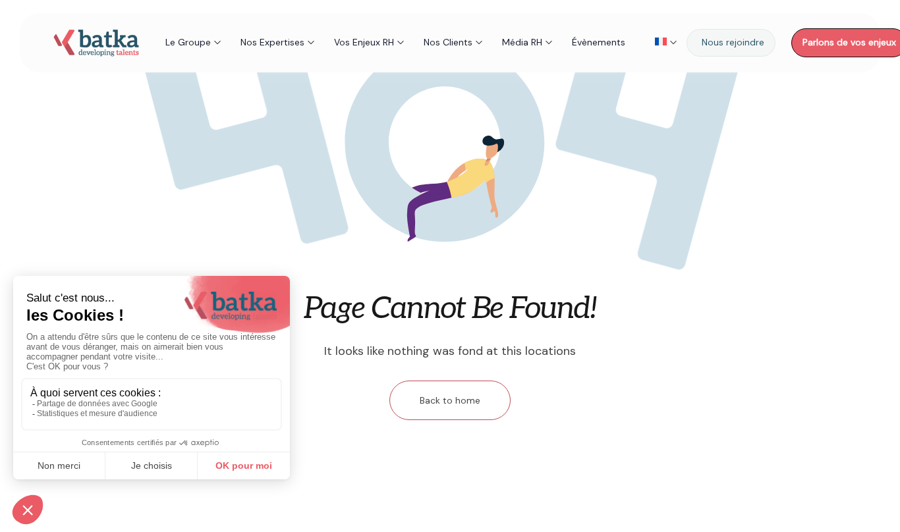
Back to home (450, 400)
